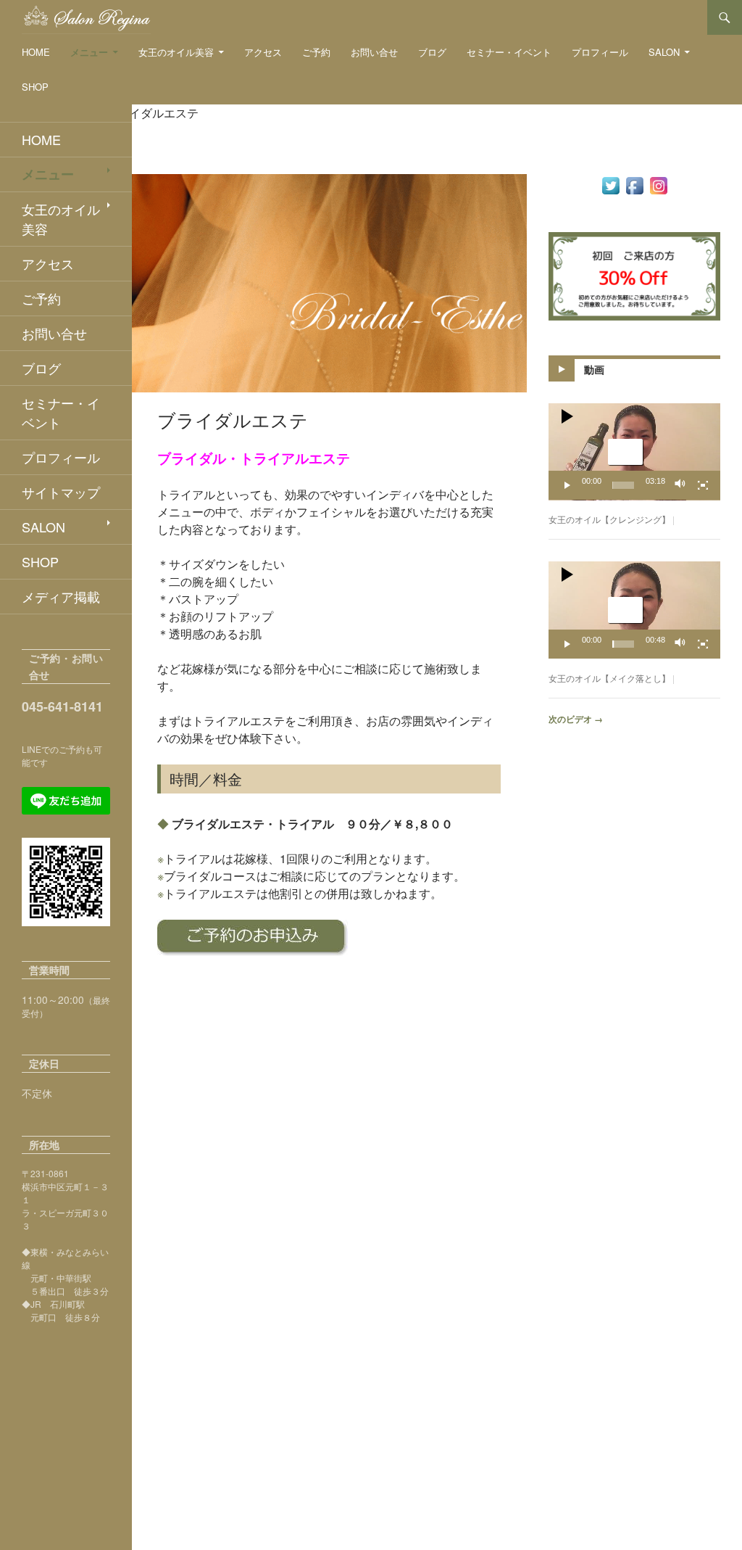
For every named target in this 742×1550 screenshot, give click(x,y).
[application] (634, 451)
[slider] (623, 485)
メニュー (89, 52)
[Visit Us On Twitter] (610, 184)
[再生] (567, 485)
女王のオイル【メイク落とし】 (609, 678)
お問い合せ (374, 52)
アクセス (263, 52)
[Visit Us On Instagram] (658, 184)
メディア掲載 (61, 596)
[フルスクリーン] (703, 485)
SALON (664, 52)
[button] (625, 452)
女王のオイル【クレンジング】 (609, 519)
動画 (594, 369)
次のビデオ (576, 718)
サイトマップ (61, 491)
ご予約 (316, 52)
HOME (36, 52)
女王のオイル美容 (176, 52)
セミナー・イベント (509, 52)
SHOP (35, 87)
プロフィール (600, 52)
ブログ (432, 52)
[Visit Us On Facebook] (634, 184)
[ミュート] (680, 485)
